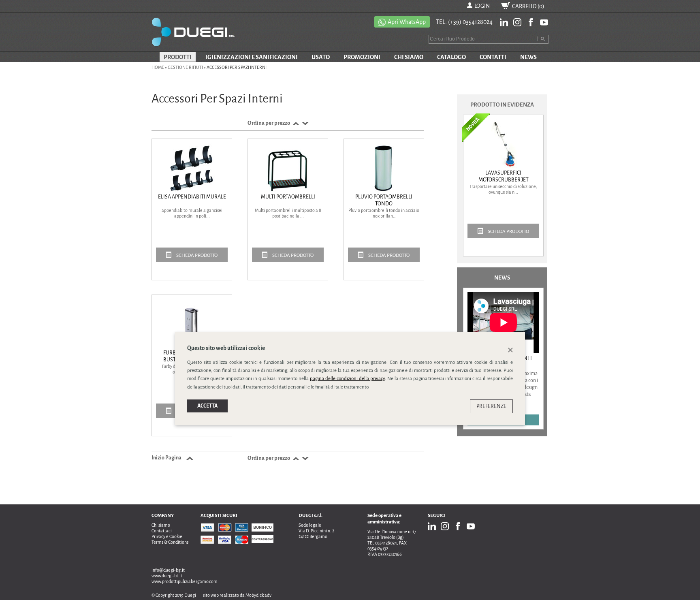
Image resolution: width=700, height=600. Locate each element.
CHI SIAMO (408, 57)
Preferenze (491, 406)
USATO (321, 57)
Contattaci (162, 530)
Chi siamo (161, 525)
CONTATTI (493, 57)
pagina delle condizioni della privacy (347, 378)
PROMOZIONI (362, 57)
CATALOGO (451, 57)
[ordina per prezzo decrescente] (304, 123)
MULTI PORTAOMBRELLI (288, 197)
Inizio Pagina (167, 458)
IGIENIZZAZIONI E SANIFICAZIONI (251, 57)
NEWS (528, 57)
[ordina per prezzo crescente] (295, 123)
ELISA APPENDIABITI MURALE (192, 197)
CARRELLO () (528, 6)
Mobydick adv (258, 595)
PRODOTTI (178, 57)
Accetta (207, 405)
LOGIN (482, 6)
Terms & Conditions (170, 542)
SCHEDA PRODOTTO (196, 255)
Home (158, 67)
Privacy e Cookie (167, 536)
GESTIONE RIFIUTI (185, 67)
